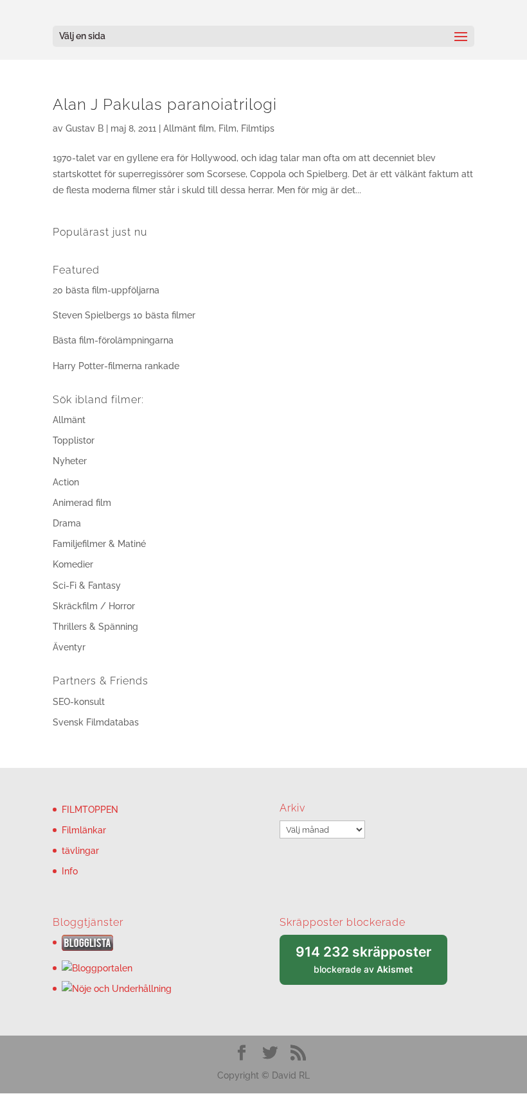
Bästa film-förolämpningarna (113, 340)
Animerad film (82, 503)
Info (70, 871)
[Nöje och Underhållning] (117, 989)
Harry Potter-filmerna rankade (116, 366)
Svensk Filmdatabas (96, 722)
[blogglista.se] (87, 947)
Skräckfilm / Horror (94, 606)
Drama (67, 523)
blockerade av (371, 964)
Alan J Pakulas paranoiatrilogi (165, 104)
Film (228, 128)
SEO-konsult (79, 702)
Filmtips (257, 128)
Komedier (73, 564)
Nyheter (70, 461)
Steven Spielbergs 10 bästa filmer (124, 315)
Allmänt (69, 420)
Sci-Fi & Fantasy (87, 585)
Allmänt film (188, 128)
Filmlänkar (84, 830)
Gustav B (84, 128)
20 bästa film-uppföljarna (106, 290)
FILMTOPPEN (90, 809)
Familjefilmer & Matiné (99, 544)
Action (66, 482)
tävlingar (80, 851)
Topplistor (73, 440)
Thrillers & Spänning (95, 626)
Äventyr (69, 647)
